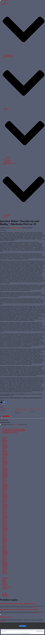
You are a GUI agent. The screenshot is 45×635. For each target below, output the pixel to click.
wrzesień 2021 (4, 455)
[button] (23, 53)
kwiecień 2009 (4, 568)
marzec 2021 (4, 459)
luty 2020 (3, 466)
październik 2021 (5, 454)
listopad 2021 (4, 453)
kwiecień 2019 (4, 471)
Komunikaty (4, 581)
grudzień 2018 (4, 473)
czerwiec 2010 (4, 556)
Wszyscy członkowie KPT (9, 56)
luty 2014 (3, 513)
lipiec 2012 (4, 531)
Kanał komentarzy (5, 595)
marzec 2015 (4, 501)
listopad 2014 (4, 505)
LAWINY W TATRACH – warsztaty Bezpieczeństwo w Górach (13, 430)
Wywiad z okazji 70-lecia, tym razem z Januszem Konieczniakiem (13, 428)
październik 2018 (5, 475)
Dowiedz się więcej (38, 612)
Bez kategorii (4, 578)
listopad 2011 (4, 539)
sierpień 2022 (4, 448)
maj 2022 (3, 449)
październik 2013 (5, 516)
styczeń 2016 (4, 492)
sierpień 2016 (4, 487)
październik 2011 (5, 540)
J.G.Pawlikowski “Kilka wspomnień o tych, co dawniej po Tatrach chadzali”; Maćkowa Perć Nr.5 (21, 409)
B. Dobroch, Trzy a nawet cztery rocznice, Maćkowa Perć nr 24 (17, 603)
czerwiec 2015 (4, 498)
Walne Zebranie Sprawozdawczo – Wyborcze (10, 432)
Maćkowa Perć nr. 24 (6, 617)
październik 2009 (5, 564)
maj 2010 (3, 557)
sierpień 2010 (4, 554)
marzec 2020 (4, 465)
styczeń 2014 (4, 514)
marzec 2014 (4, 512)
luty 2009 (3, 570)
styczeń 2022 (4, 451)
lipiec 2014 (4, 508)
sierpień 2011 (4, 542)
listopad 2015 (4, 494)
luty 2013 (3, 524)
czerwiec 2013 (4, 520)
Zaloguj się (4, 593)
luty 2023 (3, 443)
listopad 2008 (4, 573)
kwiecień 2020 (4, 464)
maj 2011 (3, 545)
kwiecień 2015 (4, 500)
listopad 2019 (4, 469)
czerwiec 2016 (4, 488)
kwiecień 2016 (4, 490)
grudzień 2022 (4, 444)
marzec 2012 (4, 535)
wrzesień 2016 (4, 486)
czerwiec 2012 (4, 532)
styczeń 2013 (4, 525)
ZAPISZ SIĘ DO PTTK (9, 55)
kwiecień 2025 (4, 437)
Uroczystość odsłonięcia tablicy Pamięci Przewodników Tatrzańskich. (14, 429)
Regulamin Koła (7, 162)
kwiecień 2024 (4, 441)
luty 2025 (3, 439)
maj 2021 (3, 457)
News (3, 585)
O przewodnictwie (7, 160)
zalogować (16, 424)
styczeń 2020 (4, 467)
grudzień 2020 (4, 461)
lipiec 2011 (4, 543)
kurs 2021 (4, 582)
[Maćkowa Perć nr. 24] (1, 614)
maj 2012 (3, 533)
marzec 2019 (4, 472)
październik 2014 (5, 506)
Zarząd (5, 159)
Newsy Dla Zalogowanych (7, 586)
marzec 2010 (4, 559)
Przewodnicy (4, 587)
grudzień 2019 (4, 468)
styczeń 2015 (4, 503)
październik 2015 (5, 495)
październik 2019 (5, 470)
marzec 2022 (4, 450)
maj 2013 (3, 521)
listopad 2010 (4, 551)
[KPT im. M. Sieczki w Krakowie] (4, 0)
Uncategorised (4, 588)
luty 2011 (3, 548)
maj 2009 (3, 567)
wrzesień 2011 (4, 541)
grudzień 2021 (4, 452)
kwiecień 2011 (4, 546)
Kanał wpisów (4, 594)
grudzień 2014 (4, 504)
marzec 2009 (4, 569)
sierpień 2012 (4, 530)
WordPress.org (4, 596)
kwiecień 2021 (4, 458)
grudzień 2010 (4, 550)
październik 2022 (5, 446)
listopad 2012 (4, 527)
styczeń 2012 (4, 537)
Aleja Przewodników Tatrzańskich (10, 163)
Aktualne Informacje (5, 577)
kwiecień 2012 (4, 534)
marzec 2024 (4, 442)
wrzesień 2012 (4, 529)
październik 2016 (5, 485)
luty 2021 (3, 460)
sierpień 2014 (4, 507)
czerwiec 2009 (4, 566)
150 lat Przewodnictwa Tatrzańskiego (8, 431)
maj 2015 (3, 499)
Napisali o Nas (6, 215)
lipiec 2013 (4, 519)
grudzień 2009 (4, 562)
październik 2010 (5, 552)
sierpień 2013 (4, 518)
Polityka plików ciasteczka (26, 633)
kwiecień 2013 (4, 522)
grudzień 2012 (4, 526)
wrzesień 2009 (4, 565)
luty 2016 (3, 491)
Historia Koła (6, 108)
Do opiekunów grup (7, 161)
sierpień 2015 (4, 497)
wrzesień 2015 (4, 496)
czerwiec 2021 (4, 456)
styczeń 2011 (4, 549)
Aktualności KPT (5, 3)
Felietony (6, 216)
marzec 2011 (4, 547)
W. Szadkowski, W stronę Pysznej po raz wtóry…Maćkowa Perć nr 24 (19, 609)
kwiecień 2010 (4, 558)
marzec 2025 (4, 438)
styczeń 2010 (4, 561)
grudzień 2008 (4, 572)
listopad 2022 (4, 445)
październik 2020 (5, 462)
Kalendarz (8, 157)
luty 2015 (3, 502)
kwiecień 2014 (4, 511)
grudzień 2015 (4, 493)
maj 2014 (3, 510)
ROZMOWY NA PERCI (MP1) (5, 408)
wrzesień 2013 (4, 517)
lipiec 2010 (4, 555)
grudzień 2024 (4, 440)
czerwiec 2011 (4, 544)
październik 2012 (5, 528)
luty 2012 (3, 536)
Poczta (8, 158)
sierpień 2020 (4, 463)
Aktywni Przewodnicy (8, 54)
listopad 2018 (4, 474)
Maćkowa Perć (7, 214)
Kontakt (3, 217)
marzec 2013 (4, 523)
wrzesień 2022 (4, 447)
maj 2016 (3, 489)
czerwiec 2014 (4, 509)
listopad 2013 (4, 515)
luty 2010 (3, 560)
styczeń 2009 (4, 571)
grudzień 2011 (4, 538)
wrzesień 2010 (4, 553)
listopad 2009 (4, 563)
